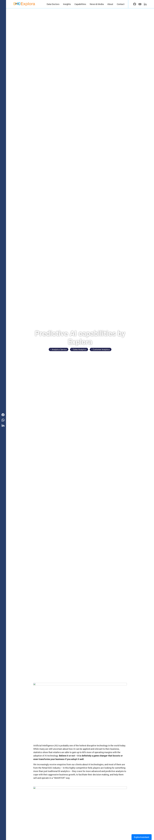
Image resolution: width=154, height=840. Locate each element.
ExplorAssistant (141, 837)
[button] (67, 4)
